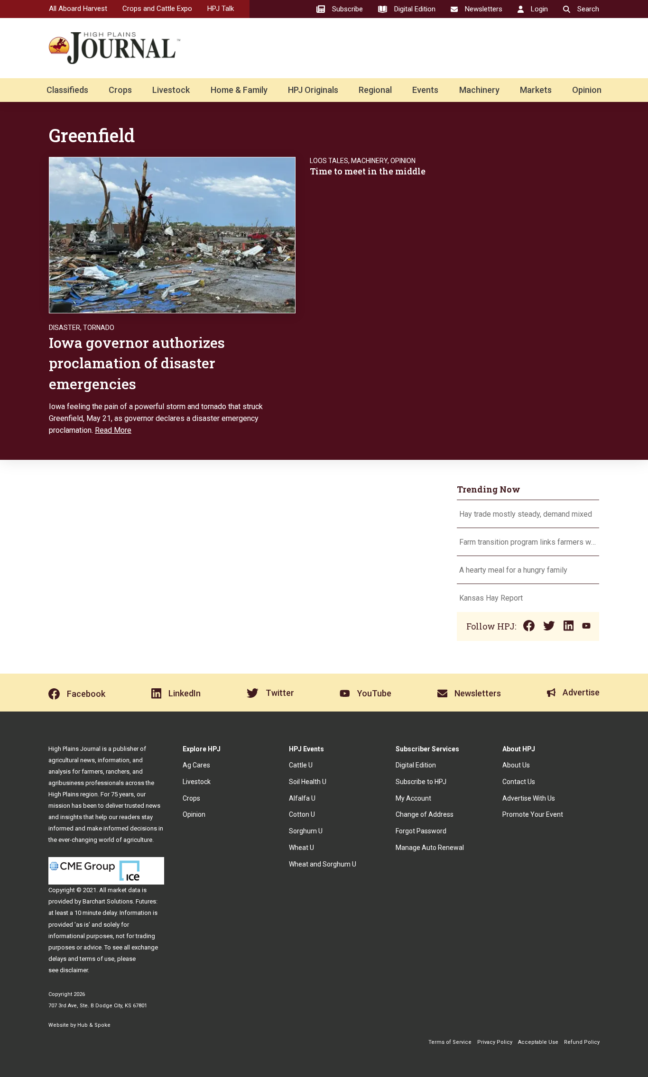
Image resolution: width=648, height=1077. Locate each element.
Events (425, 90)
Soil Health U (307, 781)
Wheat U (301, 847)
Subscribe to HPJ (421, 781)
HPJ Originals (313, 90)
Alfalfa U (302, 798)
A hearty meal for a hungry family (514, 570)
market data (124, 890)
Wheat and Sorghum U (322, 864)
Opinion (587, 90)
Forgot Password (421, 831)
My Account (413, 798)
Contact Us (518, 781)
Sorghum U (306, 831)
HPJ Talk (220, 8)
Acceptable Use (538, 1042)
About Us (516, 765)
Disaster (64, 327)
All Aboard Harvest (78, 8)
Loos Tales (329, 160)
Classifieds (67, 90)
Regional (375, 90)
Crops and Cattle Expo (157, 8)
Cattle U (301, 765)
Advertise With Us (528, 798)
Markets (536, 90)
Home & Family (239, 90)
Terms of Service (450, 1042)
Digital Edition (416, 765)
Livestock (171, 90)
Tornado (98, 327)
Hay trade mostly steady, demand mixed (525, 514)
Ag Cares (196, 765)
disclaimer (74, 970)
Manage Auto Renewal (430, 847)
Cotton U (302, 814)
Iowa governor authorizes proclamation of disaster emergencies (137, 363)
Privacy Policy (494, 1042)
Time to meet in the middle (368, 171)
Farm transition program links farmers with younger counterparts (528, 542)
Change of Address (425, 814)
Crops (120, 90)
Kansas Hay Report (491, 597)
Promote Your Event (532, 814)
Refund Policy (582, 1042)
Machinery (479, 90)
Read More (113, 430)
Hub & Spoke (94, 1025)
